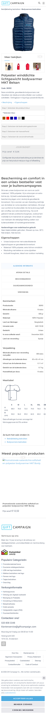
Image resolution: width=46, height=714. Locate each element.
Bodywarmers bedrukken (31, 9)
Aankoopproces (9, 592)
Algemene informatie (23, 266)
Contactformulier (14, 664)
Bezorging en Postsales (11, 598)
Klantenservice (29, 653)
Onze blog (6, 582)
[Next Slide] (41, 56)
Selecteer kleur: (9, 113)
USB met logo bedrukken (12, 570)
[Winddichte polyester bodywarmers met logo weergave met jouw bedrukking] (23, 32)
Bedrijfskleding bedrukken (11, 9)
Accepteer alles (23, 698)
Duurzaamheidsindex (23, 286)
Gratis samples (8, 607)
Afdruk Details (23, 272)
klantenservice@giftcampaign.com (18, 626)
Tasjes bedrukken (9, 579)
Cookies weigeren (23, 710)
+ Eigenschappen (20, 102)
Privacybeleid (10, 661)
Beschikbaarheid (23, 279)
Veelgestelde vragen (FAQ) (12, 610)
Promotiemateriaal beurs (12, 564)
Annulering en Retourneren (12, 601)
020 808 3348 (8, 622)
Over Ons (15, 653)
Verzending (23, 292)
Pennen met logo (9, 576)
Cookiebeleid (25, 661)
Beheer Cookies (23, 704)
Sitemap (38, 661)
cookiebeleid (10, 693)
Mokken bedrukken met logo (13, 573)
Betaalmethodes (9, 604)
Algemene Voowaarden (13, 657)
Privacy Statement (34, 657)
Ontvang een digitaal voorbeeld (14, 595)
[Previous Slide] (38, 56)
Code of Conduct (32, 664)
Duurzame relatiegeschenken (13, 567)
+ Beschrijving (6, 102)
